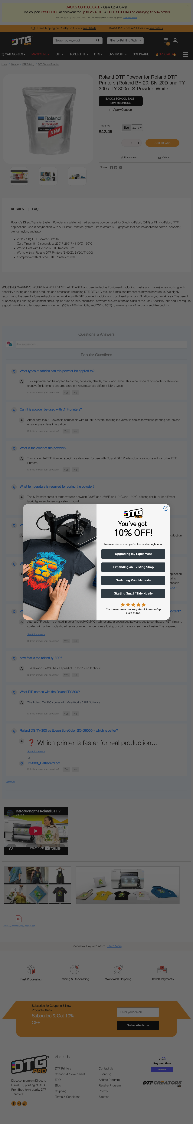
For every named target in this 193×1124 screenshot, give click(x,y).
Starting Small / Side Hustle (133, 593)
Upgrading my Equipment (133, 553)
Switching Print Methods (133, 580)
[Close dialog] (166, 508)
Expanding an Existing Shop (133, 567)
